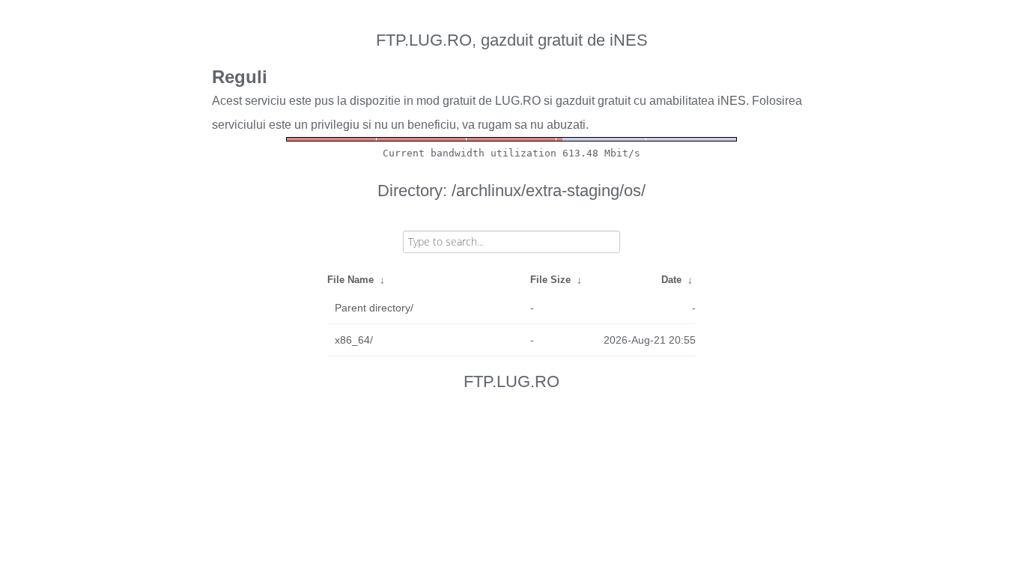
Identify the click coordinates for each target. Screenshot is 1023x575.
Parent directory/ (374, 308)
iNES (731, 100)
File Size (550, 279)
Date (671, 279)
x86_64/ (354, 340)
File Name (350, 279)
